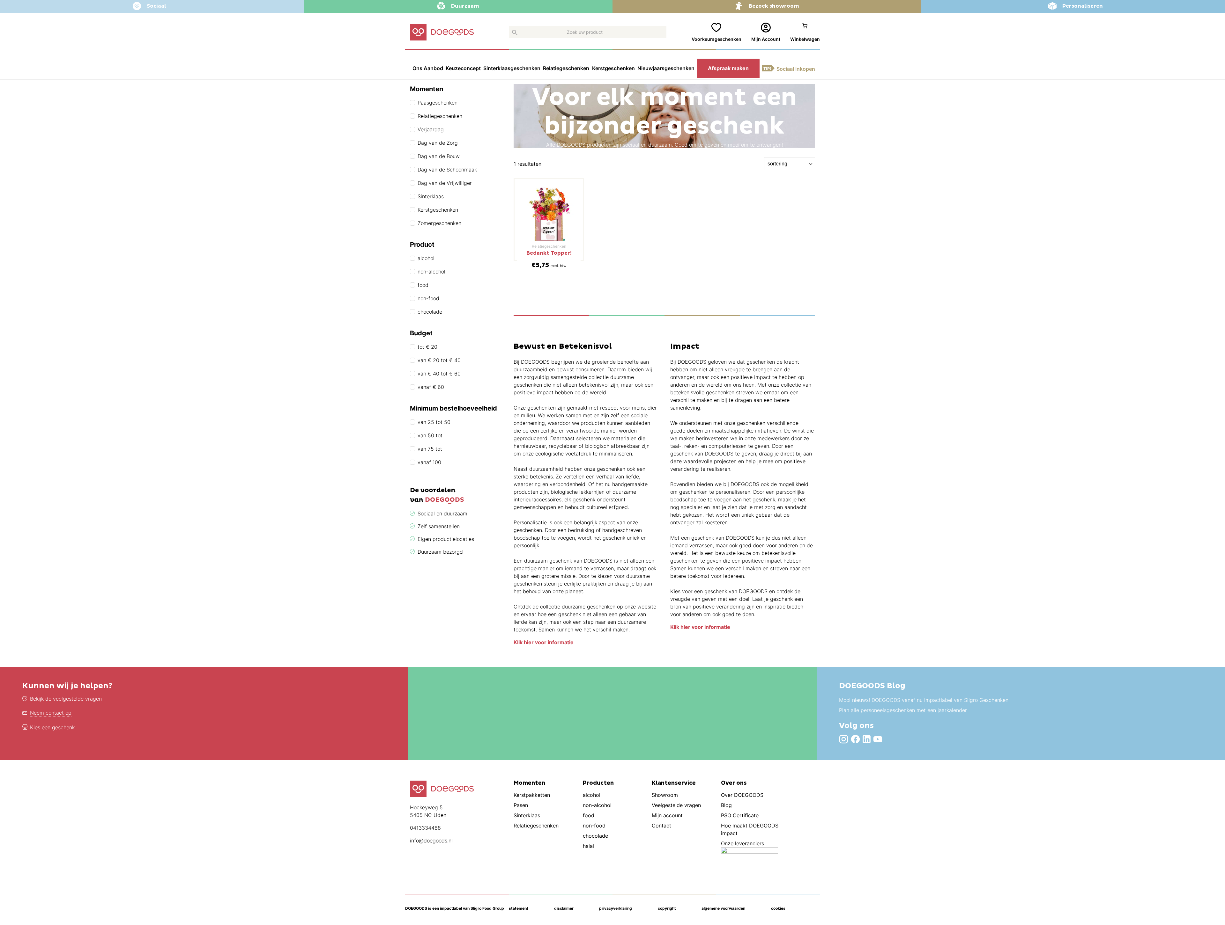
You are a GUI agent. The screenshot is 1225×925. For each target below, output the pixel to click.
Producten (598, 783)
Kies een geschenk (52, 727)
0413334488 (425, 828)
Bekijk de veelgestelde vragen (66, 699)
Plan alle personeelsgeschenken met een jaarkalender (903, 710)
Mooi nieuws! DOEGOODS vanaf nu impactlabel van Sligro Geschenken (923, 700)
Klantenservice (674, 783)
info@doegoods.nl (431, 840)
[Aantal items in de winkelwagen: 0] (805, 32)
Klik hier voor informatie (544, 642)
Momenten (529, 783)
